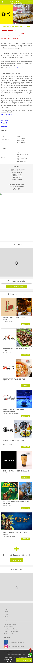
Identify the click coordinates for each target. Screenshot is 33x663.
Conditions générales (10, 629)
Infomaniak (12, 657)
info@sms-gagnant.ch (23, 657)
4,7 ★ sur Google (6, 114)
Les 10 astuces (8, 626)
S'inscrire (4, 39)
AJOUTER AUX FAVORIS (24, 660)
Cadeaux (6, 612)
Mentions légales (9, 634)
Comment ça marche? (10, 624)
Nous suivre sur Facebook (16, 642)
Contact (6, 616)
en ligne (22, 68)
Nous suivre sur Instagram (16, 647)
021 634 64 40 (13, 68)
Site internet (4, 120)
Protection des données (11, 631)
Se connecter (14, 39)
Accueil (6, 609)
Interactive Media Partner (24, 652)
